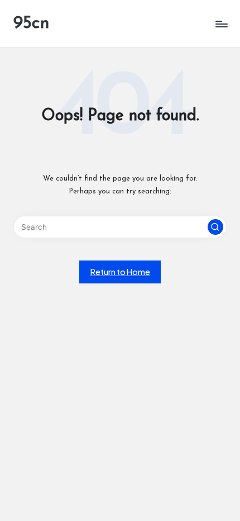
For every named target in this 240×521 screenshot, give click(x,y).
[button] (215, 227)
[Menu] (221, 24)
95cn (31, 23)
